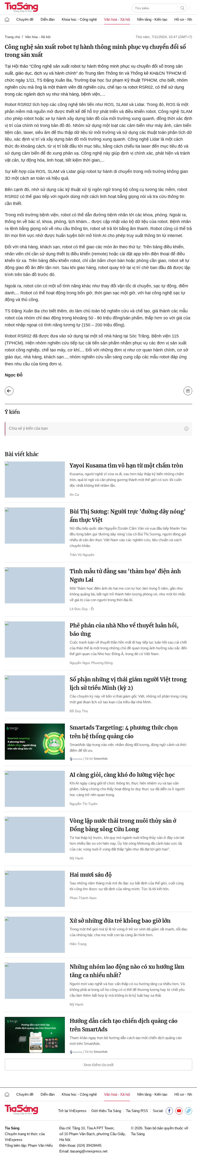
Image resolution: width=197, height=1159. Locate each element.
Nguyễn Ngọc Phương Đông (91, 663)
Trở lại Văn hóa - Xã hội (12, 389)
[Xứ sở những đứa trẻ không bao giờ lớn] (35, 935)
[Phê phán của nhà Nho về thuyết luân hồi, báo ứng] (35, 639)
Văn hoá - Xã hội (117, 19)
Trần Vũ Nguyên (82, 555)
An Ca (74, 494)
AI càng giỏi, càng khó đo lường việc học (122, 774)
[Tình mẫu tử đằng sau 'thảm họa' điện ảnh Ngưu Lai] (35, 585)
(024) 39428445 (89, 1145)
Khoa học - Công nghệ (79, 19)
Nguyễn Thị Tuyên (84, 804)
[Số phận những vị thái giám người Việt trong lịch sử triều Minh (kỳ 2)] (35, 693)
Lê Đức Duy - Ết (82, 609)
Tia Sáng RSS (137, 1111)
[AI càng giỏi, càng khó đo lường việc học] (35, 789)
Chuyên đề (24, 19)
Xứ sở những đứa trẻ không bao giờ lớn (120, 920)
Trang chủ (12, 37)
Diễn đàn (48, 19)
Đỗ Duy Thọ (79, 711)
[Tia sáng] (21, 7)
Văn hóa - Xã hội (37, 37)
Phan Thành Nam (83, 898)
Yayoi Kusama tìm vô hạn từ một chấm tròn (126, 465)
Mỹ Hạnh (76, 858)
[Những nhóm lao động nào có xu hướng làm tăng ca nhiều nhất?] (35, 981)
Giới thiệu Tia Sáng (106, 1111)
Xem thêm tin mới (99, 1065)
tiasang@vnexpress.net (88, 1151)
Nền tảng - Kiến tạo (152, 19)
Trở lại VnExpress (72, 1111)
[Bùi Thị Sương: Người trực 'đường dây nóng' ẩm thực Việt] (35, 525)
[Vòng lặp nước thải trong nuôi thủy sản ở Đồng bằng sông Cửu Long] (35, 835)
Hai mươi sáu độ (91, 874)
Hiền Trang (78, 944)
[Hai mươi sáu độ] (35, 889)
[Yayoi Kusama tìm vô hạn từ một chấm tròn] (35, 479)
